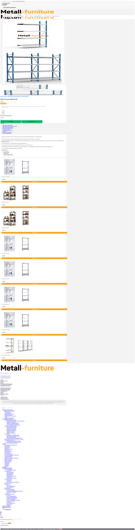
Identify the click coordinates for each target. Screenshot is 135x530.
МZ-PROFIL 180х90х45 (5, 202)
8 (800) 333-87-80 (8, 18)
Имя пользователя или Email (6, 519)
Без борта (9, 505)
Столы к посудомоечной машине (13, 500)
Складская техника (6, 129)
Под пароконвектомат (11, 486)
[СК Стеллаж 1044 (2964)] (17, 327)
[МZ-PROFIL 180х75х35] (17, 225)
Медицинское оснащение (7, 125)
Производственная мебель (8, 128)
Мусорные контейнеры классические (10, 126)
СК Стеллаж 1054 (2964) (5, 278)
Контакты (4, 5)
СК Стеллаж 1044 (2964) (5, 329)
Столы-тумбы (9, 504)
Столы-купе (9, 502)
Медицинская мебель (7, 507)
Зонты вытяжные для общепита (13, 482)
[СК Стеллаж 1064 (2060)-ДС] (17, 353)
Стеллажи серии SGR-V (25, 96)
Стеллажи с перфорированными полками (15, 491)
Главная (1, 96)
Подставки (7, 484)
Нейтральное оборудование (8, 127)
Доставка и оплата (6, 3)
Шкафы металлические (7, 132)
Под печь (8, 485)
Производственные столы (10, 494)
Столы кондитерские (11, 503)
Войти (10, 523)
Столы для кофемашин (11, 496)
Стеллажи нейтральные (9, 489)
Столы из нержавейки (11, 499)
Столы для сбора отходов (12, 498)
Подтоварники (7, 488)
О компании (5, 4)
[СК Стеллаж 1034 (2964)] (17, 302)
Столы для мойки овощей (12, 497)
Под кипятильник (10, 487)
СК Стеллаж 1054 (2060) (5, 176)
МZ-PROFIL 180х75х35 (5, 227)
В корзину (11, 121)
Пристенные (9, 480)
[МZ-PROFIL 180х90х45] (17, 200)
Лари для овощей (8, 483)
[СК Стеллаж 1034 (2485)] (17, 251)
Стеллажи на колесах (11, 490)
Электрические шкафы (7, 133)
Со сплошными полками (11, 492)
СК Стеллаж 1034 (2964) (5, 304)
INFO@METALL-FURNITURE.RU (10, 7)
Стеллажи (5, 96)
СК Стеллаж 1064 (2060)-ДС (6, 355)
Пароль (2, 521)
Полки (8, 493)
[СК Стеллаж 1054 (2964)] (17, 276)
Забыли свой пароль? (4, 525)
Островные (9, 481)
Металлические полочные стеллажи (14, 96)
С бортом (8, 495)
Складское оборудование (7, 130)
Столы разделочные (11, 501)
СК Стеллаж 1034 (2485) (5, 253)
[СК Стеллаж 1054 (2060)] (17, 174)
